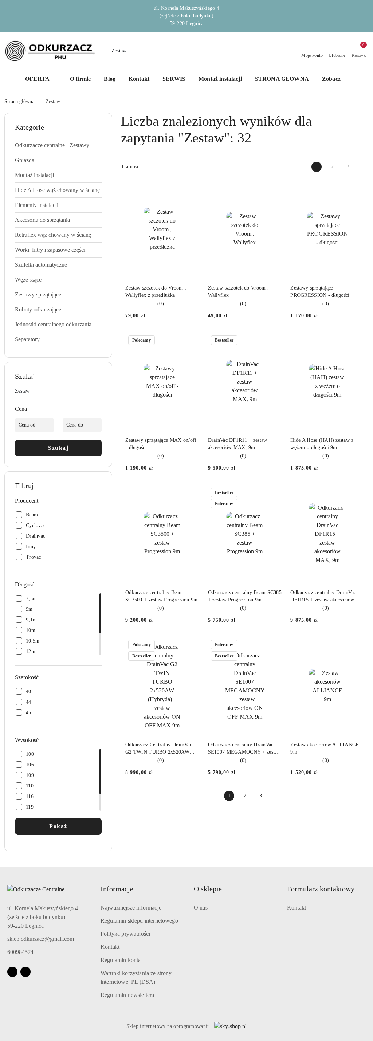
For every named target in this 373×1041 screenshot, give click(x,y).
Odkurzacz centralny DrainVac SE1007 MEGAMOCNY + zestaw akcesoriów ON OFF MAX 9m (244, 749)
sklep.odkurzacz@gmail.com (40, 939)
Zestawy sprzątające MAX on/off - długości (160, 443)
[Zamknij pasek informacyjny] (365, 16)
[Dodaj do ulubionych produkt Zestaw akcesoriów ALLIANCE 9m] (355, 645)
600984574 (20, 952)
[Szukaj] (99, 392)
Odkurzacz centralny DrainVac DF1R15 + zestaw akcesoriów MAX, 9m (323, 597)
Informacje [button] (117, 889)
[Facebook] (12, 972)
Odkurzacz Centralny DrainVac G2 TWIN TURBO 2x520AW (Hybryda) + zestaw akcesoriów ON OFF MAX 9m (159, 749)
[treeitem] (58, 145)
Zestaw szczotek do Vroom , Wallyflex (238, 291)
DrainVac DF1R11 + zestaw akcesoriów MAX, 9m (237, 443)
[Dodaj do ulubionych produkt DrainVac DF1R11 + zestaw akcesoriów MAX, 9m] (273, 340)
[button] (41, 79)
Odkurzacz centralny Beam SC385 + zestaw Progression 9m (245, 596)
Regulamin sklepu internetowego (139, 921)
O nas (201, 907)
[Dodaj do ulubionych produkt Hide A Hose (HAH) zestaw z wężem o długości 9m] (355, 340)
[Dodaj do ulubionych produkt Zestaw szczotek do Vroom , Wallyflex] (273, 188)
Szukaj (58, 448)
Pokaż (58, 826)
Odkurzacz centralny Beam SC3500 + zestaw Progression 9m (161, 596)
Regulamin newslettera (127, 995)
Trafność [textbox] (130, 166)
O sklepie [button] (208, 889)
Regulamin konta (121, 960)
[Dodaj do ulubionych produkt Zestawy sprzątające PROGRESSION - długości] (355, 188)
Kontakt (110, 947)
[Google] (25, 972)
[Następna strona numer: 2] (363, 167)
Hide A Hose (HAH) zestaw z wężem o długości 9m (321, 443)
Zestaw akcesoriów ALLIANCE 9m (324, 748)
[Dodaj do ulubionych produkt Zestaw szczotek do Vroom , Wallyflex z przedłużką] (190, 188)
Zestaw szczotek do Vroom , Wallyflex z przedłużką (155, 291)
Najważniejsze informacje (131, 907)
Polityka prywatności (125, 934)
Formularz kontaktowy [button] (320, 889)
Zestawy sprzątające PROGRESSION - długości (319, 291)
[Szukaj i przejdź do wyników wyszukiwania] (264, 51)
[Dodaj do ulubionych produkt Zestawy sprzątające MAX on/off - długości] (190, 340)
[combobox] (158, 167)
